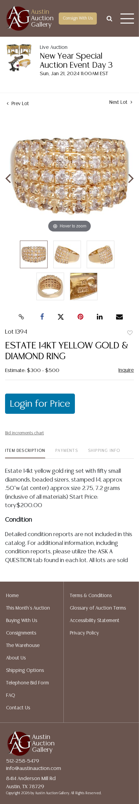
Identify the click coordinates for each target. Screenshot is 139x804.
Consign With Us (78, 18)
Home (12, 595)
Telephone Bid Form (27, 683)
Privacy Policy (84, 633)
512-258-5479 (22, 761)
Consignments (21, 633)
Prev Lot (19, 103)
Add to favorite (130, 333)
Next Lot (119, 102)
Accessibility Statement (94, 620)
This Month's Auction (28, 608)
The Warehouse (22, 645)
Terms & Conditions (91, 595)
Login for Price (40, 404)
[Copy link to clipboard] (22, 317)
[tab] (25, 453)
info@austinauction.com (33, 768)
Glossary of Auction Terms (98, 608)
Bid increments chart (24, 433)
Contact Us (18, 708)
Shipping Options (25, 670)
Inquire (126, 370)
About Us (16, 658)
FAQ (10, 695)
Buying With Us (21, 620)
